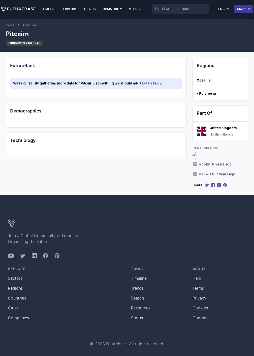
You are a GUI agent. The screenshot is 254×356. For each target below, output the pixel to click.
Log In (223, 8)
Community (112, 9)
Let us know (152, 83)
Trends (90, 9)
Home (10, 25)
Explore (70, 9)
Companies (18, 318)
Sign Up (243, 8)
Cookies (200, 308)
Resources (140, 308)
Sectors (15, 278)
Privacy (199, 298)
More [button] (133, 9)
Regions (15, 288)
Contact (200, 318)
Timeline (49, 9)
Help (196, 278)
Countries (29, 25)
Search (137, 298)
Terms (198, 288)
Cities (13, 308)
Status (137, 318)
